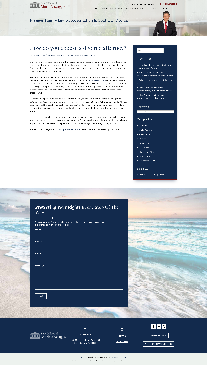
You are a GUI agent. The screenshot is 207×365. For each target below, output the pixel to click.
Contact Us (163, 8)
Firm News (144, 147)
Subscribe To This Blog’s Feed (151, 174)
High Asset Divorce (87, 55)
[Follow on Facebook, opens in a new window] (153, 326)
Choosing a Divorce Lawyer (68, 129)
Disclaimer (76, 361)
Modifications (145, 156)
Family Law (144, 143)
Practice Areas (135, 8)
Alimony (143, 125)
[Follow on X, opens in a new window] (164, 326)
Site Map (85, 361)
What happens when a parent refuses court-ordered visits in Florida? (155, 74)
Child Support (145, 134)
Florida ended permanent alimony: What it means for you (154, 67)
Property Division (147, 160)
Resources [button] (150, 8)
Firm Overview (108, 8)
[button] (205, 349)
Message (39, 265)
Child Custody (145, 130)
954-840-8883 (166, 4)
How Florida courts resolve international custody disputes (151, 96)
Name (39, 229)
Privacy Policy (95, 361)
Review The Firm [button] (158, 335)
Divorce (142, 138)
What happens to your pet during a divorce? (154, 81)
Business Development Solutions (114, 361)
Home (97, 8)
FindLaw (132, 361)
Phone (38, 253)
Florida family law (97, 80)
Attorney (121, 8)
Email (38, 241)
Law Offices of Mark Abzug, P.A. (53, 55)
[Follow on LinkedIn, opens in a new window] (159, 326)
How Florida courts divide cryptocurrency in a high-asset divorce (154, 89)
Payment (173, 8)
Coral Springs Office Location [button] (158, 344)
